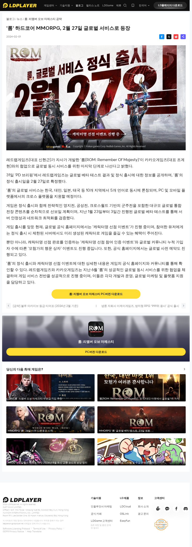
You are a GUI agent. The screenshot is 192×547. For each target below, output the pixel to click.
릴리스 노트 (93, 5)
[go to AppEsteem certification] (161, 525)
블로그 (79, 5)
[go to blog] (176, 508)
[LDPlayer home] (20, 5)
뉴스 (19, 19)
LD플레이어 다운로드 (170, 5)
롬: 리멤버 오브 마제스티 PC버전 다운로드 (96, 294)
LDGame (107, 5)
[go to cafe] (157, 508)
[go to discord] (185, 508)
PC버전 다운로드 (96, 352)
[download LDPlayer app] (133, 5)
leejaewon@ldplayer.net (13, 523)
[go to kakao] (167, 508)
